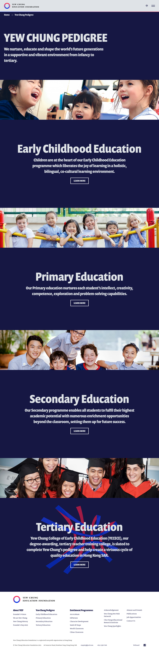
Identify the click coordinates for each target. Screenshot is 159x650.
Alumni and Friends (134, 610)
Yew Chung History (20, 621)
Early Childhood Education (46, 614)
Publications (132, 613)
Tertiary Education (43, 625)
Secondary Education (44, 621)
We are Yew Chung (20, 618)
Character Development (79, 621)
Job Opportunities (134, 617)
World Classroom (77, 628)
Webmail (136, 645)
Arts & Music (75, 614)
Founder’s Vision (19, 614)
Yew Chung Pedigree (24, 14)
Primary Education (43, 618)
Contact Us (131, 621)
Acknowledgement (111, 610)
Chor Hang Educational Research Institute (113, 621)
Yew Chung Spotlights (112, 626)
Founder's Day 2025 (20, 625)
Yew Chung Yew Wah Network (112, 614)
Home (7, 14)
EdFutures (74, 618)
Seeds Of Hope (75, 625)
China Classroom (76, 632)
